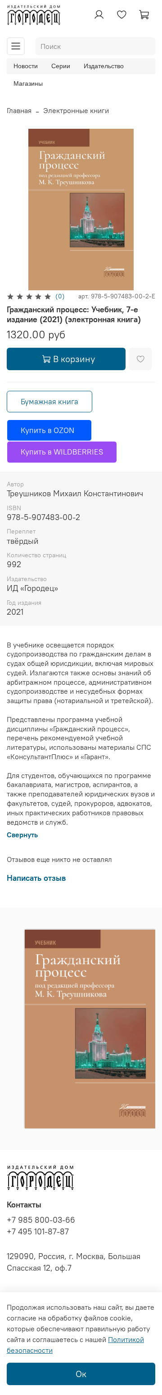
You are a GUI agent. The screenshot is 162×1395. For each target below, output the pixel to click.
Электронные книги (76, 110)
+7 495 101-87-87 (38, 1232)
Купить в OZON (49, 430)
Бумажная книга (49, 402)
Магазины (28, 83)
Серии (60, 66)
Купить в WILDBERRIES (62, 452)
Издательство (104, 66)
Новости (26, 66)
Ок (81, 1373)
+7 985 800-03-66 (41, 1220)
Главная (19, 110)
